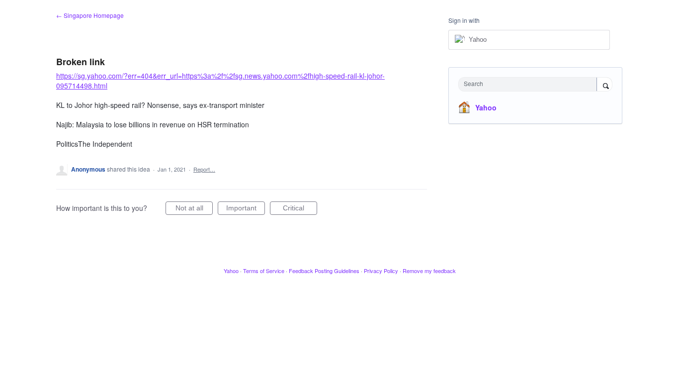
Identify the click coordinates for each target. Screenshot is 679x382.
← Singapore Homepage (90, 15)
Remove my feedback (429, 271)
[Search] (604, 85)
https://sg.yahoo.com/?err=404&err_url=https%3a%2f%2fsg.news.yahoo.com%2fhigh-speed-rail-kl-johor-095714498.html (220, 81)
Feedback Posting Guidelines (324, 271)
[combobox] (530, 84)
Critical (300, 209)
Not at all (194, 209)
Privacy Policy (381, 271)
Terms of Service (263, 271)
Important (245, 209)
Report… (204, 169)
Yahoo (486, 107)
